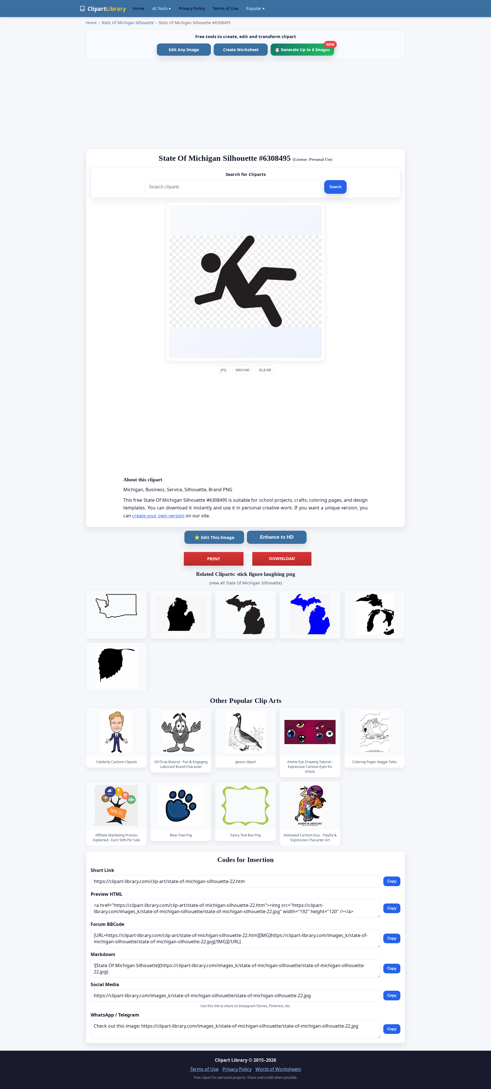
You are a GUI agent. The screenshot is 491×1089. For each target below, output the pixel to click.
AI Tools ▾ (161, 8)
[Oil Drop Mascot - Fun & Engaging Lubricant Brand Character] (181, 732)
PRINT (213, 558)
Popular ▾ (255, 8)
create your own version (158, 516)
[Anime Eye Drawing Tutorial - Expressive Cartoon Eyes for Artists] (310, 732)
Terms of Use (225, 8)
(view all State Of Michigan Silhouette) (245, 583)
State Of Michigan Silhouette (127, 22)
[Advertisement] (245, 104)
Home (138, 8)
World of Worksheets (278, 1069)
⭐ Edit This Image (214, 537)
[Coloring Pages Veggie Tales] (374, 732)
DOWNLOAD (282, 558)
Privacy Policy (192, 8)
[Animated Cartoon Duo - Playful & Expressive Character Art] (310, 805)
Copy (391, 881)
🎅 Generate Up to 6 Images (304, 47)
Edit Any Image (184, 49)
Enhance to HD (277, 537)
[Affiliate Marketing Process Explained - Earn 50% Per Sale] (116, 805)
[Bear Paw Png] (181, 805)
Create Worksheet (241, 49)
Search (335, 187)
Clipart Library (231, 1060)
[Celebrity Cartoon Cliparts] (116, 732)
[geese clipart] (245, 732)
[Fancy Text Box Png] (245, 805)
